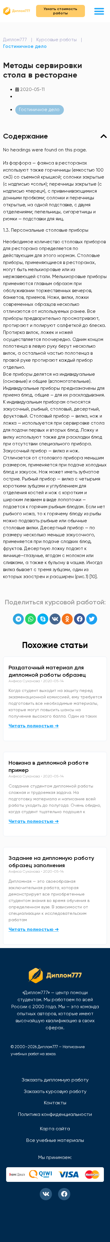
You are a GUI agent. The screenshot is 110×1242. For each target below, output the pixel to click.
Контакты (55, 1103)
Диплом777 (15, 39)
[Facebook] (64, 1194)
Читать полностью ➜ (34, 726)
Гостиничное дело (25, 46)
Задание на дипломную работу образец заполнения (51, 862)
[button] (99, 11)
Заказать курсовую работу (55, 1091)
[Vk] (46, 1194)
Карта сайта (55, 1129)
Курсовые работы (56, 39)
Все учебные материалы (55, 1140)
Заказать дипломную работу (55, 1080)
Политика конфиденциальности (55, 1114)
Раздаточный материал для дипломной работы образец (47, 671)
